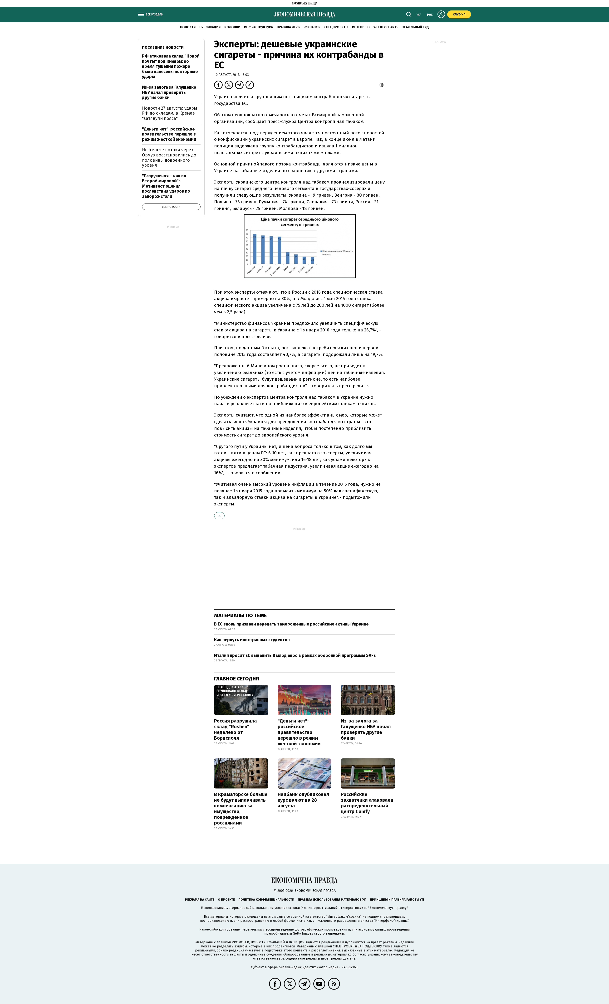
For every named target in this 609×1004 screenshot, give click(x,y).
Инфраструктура (258, 27)
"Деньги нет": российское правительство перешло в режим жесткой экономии (299, 732)
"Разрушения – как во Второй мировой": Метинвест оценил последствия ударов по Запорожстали (166, 186)
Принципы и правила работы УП (397, 899)
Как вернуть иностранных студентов (252, 639)
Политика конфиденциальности (266, 899)
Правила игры (288, 27)
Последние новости (163, 47)
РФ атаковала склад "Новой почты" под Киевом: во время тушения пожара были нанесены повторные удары (171, 66)
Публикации (210, 27)
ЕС (219, 516)
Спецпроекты (336, 27)
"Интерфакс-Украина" (343, 917)
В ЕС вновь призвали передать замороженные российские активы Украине (291, 624)
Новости (188, 27)
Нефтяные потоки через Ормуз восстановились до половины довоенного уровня (169, 157)
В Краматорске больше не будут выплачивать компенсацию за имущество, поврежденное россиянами (240, 808)
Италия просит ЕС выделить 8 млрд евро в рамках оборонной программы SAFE (295, 655)
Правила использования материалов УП (332, 899)
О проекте (226, 899)
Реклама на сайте (199, 899)
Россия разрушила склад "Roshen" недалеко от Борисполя (235, 729)
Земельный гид (415, 27)
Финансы (312, 27)
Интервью (361, 27)
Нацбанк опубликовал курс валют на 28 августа (303, 800)
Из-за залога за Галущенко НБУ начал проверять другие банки (366, 729)
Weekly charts (385, 27)
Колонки (232, 27)
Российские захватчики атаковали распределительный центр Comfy (367, 802)
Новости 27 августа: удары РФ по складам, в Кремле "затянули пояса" (169, 113)
